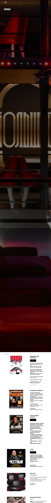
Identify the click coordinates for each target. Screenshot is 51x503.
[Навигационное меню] (49, 1)
